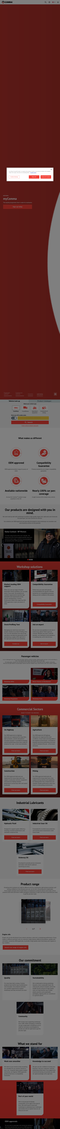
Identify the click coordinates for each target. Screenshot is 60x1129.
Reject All (34, 176)
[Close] (51, 169)
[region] (30, 174)
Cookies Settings (14, 176)
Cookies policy (33, 172)
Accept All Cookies (45, 176)
